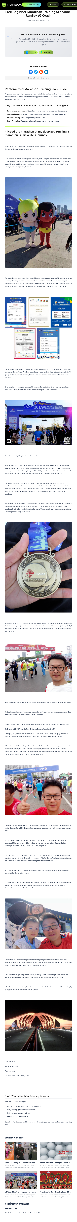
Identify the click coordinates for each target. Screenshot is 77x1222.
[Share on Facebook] (31, 72)
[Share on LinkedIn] (46, 72)
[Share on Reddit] (41, 72)
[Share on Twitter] (36, 72)
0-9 (6, 1213)
